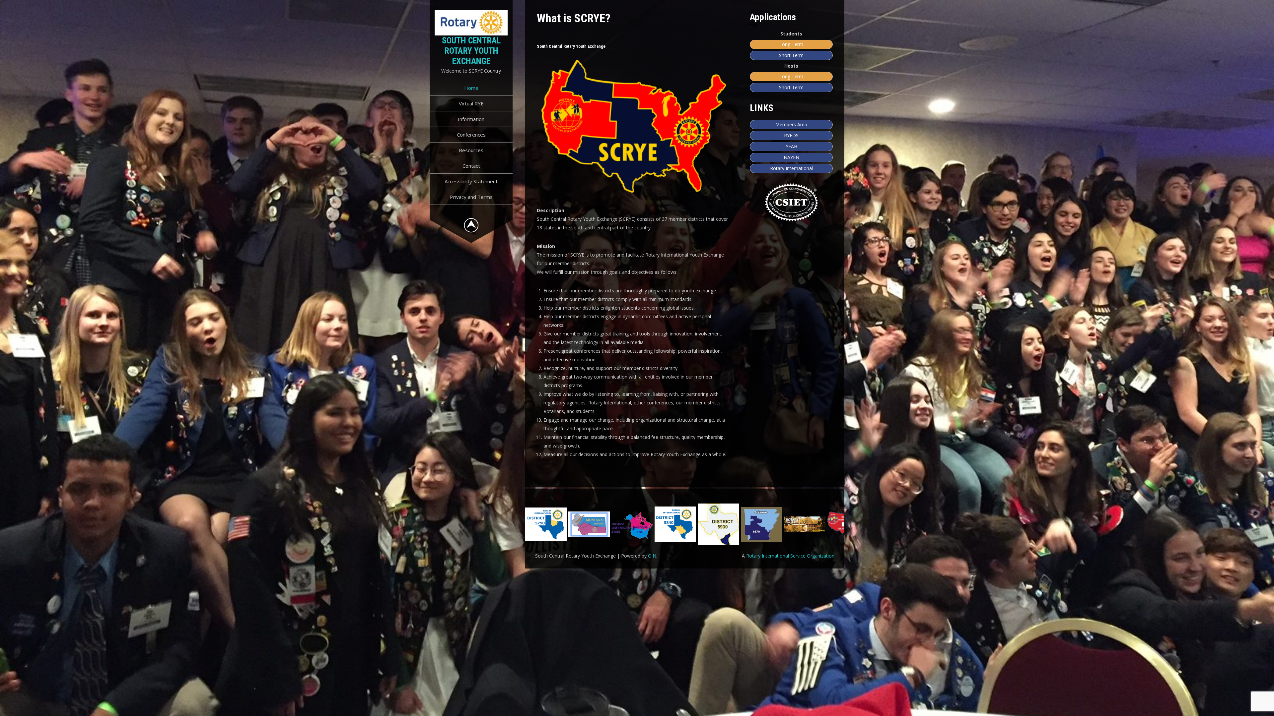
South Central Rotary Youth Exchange (471, 50)
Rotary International (791, 168)
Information (471, 119)
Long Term (791, 44)
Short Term (791, 55)
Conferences (471, 134)
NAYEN (791, 157)
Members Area (791, 124)
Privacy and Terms (471, 197)
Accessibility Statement (471, 181)
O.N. (652, 556)
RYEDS (791, 135)
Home (471, 88)
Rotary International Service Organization (790, 556)
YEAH (791, 146)
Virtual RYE (471, 103)
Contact (471, 165)
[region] (685, 524)
